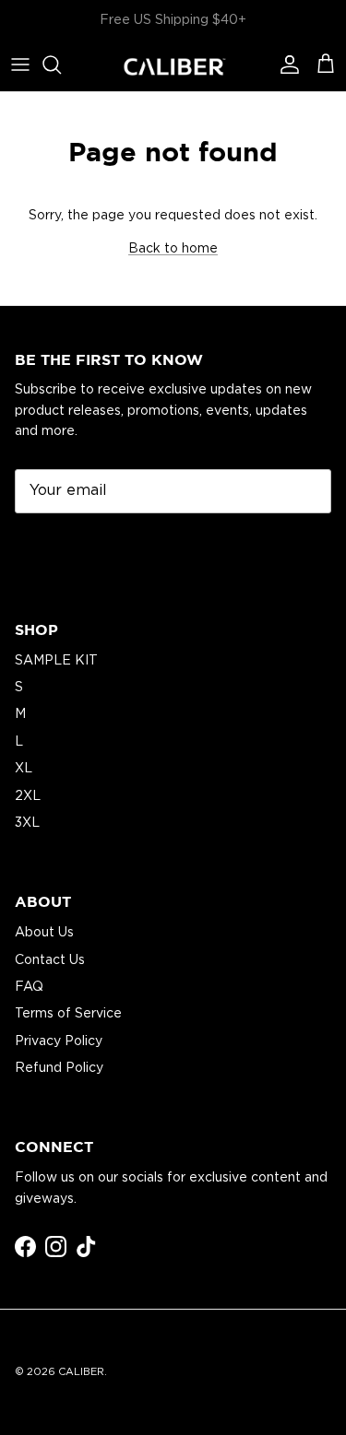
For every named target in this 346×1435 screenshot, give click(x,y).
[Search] (61, 64)
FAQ (29, 986)
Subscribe (70, 546)
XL (23, 767)
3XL (27, 822)
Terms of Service (68, 1013)
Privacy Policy (58, 1040)
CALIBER (81, 1371)
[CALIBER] (173, 65)
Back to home (173, 248)
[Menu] (20, 64)
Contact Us (50, 959)
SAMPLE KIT (56, 660)
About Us (44, 931)
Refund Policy (59, 1067)
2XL (28, 795)
